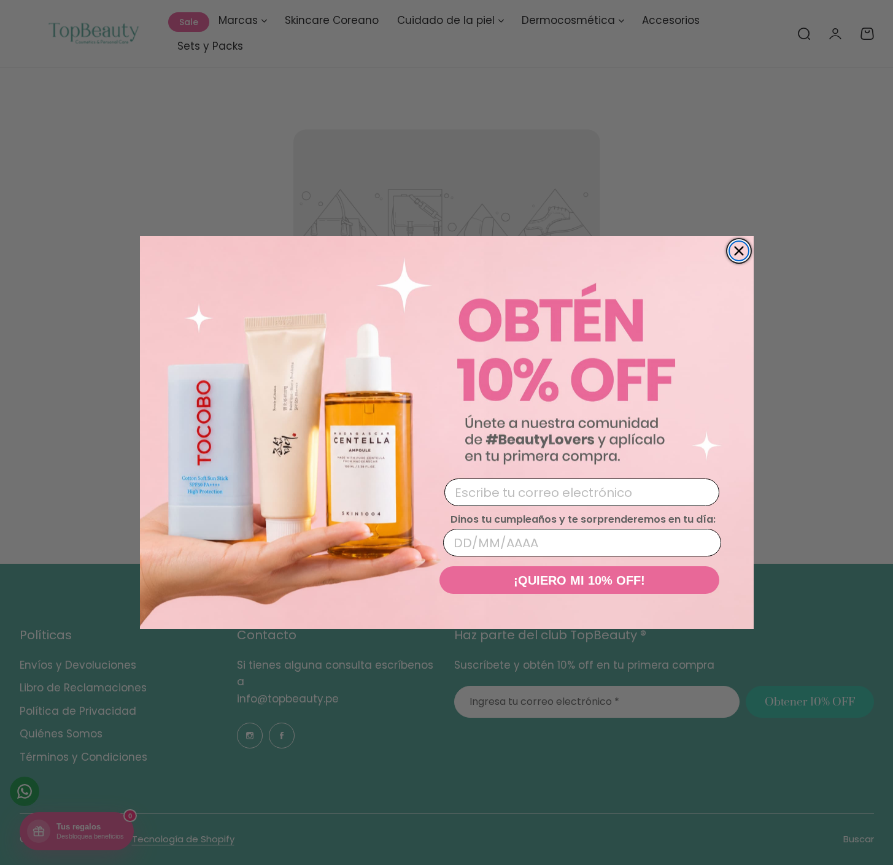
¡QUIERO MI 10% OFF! (579, 580)
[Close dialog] (739, 251)
